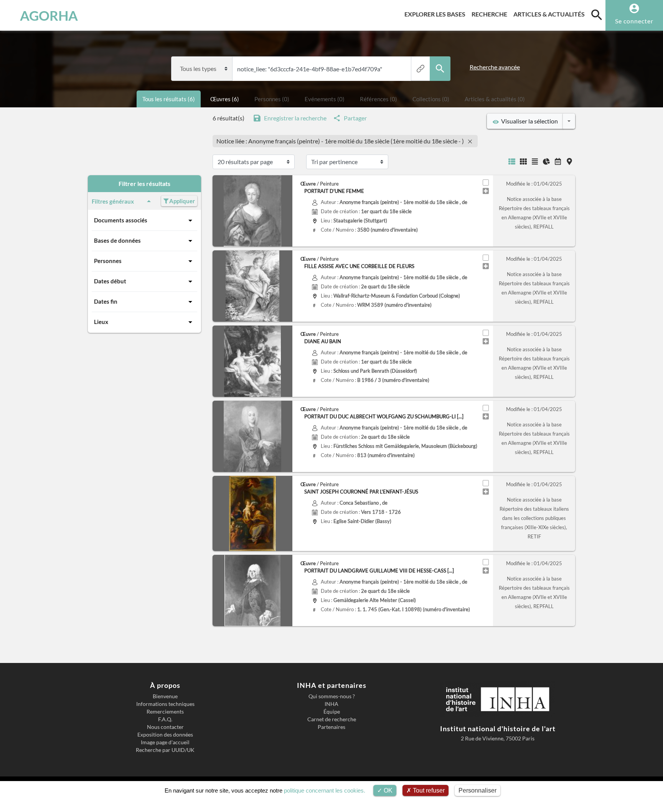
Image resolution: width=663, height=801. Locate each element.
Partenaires (331, 727)
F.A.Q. (165, 719)
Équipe (331, 712)
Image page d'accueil (165, 742)
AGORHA (49, 15)
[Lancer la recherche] (440, 68)
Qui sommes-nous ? (331, 696)
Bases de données (117, 240)
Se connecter (634, 21)
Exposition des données (165, 735)
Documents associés (120, 220)
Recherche (491, 14)
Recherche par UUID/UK (165, 750)
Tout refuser (428, 790)
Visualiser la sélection (528, 121)
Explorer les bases (436, 14)
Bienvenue (165, 696)
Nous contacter (165, 727)
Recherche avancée (495, 67)
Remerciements (165, 712)
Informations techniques (165, 704)
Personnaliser (477, 790)
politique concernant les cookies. (324, 790)
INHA (331, 704)
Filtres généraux (113, 201)
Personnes (108, 260)
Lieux (101, 321)
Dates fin (105, 301)
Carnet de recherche (331, 719)
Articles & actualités (550, 14)
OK (387, 790)
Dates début (110, 281)
